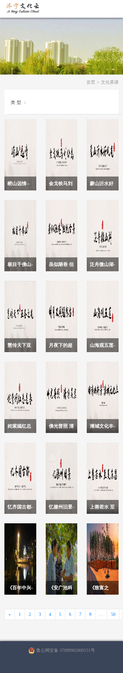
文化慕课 (110, 82)
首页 (90, 82)
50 (113, 614)
